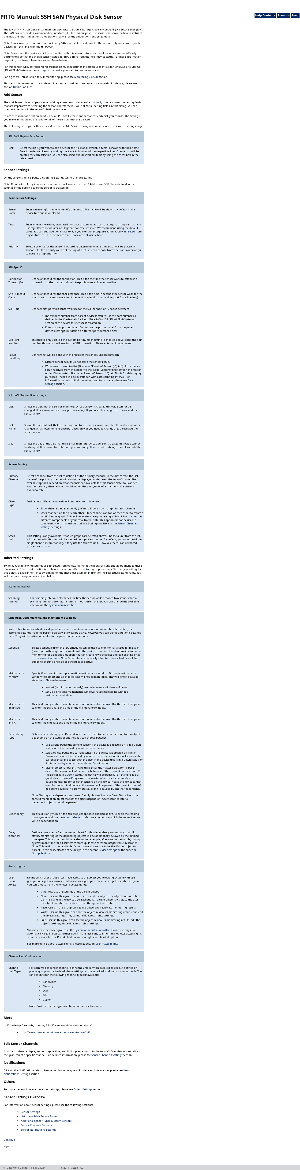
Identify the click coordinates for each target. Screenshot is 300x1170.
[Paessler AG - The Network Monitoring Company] (12, 2)
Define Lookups (22, 87)
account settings (50, 658)
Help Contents (265, 15)
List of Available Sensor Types (39, 1116)
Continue (9, 1139)
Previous (284, 15)
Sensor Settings (30, 1112)
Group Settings (41, 853)
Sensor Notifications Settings (38, 1129)
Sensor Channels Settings (106, 1055)
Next (295, 15)
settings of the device (49, 70)
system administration (62, 605)
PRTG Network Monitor (15, 1167)
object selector (72, 817)
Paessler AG (76, 1167)
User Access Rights (106, 943)
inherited (129, 231)
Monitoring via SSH (86, 76)
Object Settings (83, 1089)
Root (88, 569)
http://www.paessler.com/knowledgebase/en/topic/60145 (55, 1032)
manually (96, 102)
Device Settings (107, 850)
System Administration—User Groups (97, 930)
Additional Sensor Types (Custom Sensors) (46, 1120)
